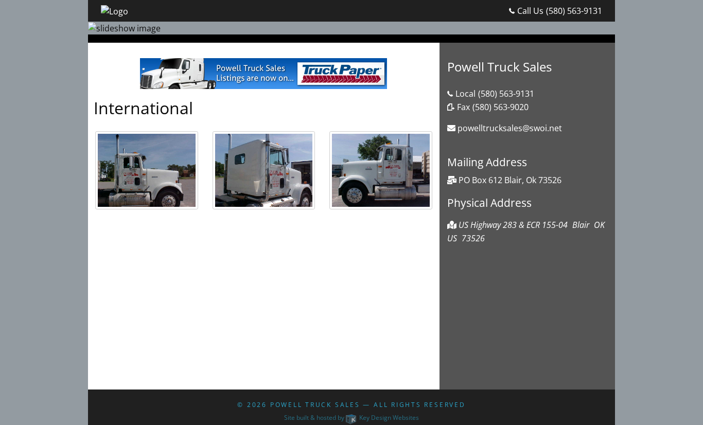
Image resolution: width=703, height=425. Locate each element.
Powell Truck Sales (315, 404)
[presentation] (147, 174)
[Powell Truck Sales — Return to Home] (114, 10)
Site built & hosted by (351, 417)
